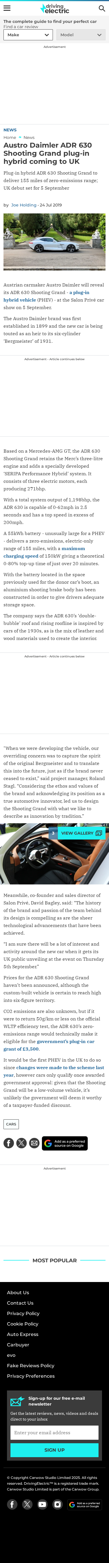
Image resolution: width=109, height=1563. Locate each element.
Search (102, 8)
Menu (6, 8)
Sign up (54, 1450)
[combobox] (6, 35)
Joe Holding (24, 205)
